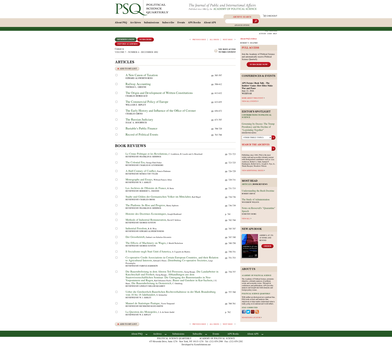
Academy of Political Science (235, 9)
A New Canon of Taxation (142, 75)
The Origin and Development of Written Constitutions (159, 93)
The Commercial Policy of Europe (147, 102)
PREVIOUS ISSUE (199, 39)
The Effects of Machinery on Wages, (146, 243)
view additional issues (252, 170)
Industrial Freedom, (136, 228)
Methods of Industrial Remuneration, (146, 219)
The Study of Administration (256, 199)
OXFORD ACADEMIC (127, 44)
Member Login (125, 39)
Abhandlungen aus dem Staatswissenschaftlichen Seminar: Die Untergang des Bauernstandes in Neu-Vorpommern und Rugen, (168, 277)
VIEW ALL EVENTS (249, 101)
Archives (135, 22)
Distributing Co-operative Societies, (188, 260)
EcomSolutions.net (202, 344)
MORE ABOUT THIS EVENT (252, 98)
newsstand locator (251, 317)
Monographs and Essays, (139, 179)
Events (181, 22)
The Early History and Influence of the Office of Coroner (161, 110)
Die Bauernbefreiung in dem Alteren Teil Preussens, (155, 271)
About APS (210, 22)
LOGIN (269, 33)
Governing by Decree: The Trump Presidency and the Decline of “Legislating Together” (258, 126)
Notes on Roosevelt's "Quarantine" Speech (258, 209)
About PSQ (121, 22)
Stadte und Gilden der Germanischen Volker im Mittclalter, (158, 196)
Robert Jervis (248, 193)
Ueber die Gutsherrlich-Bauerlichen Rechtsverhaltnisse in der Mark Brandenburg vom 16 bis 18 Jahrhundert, (171, 293)
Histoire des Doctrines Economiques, (146, 214)
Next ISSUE (228, 39)
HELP (275, 33)
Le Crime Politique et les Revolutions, (147, 153)
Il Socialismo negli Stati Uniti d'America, (149, 251)
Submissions (151, 22)
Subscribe (168, 22)
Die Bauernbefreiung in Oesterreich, (152, 283)
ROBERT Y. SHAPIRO (249, 43)
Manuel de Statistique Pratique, (143, 303)
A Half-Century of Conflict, (141, 171)
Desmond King (249, 132)
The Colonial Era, (135, 162)
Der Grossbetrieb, (135, 237)
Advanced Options (241, 25)
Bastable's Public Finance (141, 128)
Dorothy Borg (249, 214)
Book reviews (260, 184)
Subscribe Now (259, 64)
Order (267, 246)
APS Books (194, 22)
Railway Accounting (138, 84)
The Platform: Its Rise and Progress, (146, 205)
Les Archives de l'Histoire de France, (146, 188)
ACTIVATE (262, 33)
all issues (214, 39)
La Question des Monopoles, (142, 312)
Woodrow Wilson (250, 202)
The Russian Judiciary (139, 119)
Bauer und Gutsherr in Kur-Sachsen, (193, 280)
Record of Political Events (142, 134)
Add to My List (128, 68)
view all (246, 218)
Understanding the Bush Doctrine (258, 190)
